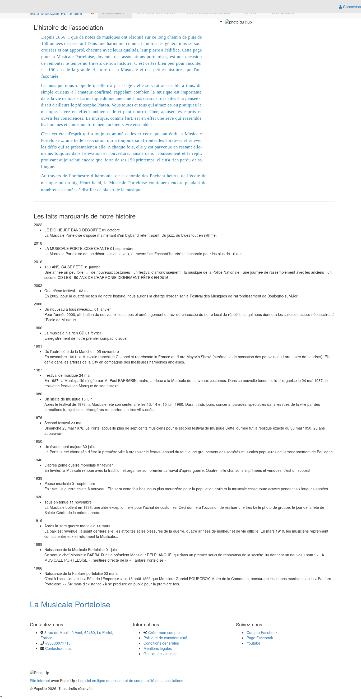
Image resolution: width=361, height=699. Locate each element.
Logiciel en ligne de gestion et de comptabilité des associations (130, 680)
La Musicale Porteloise (70, 604)
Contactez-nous (58, 648)
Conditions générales (161, 643)
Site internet (40, 680)
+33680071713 (58, 643)
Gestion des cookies (160, 653)
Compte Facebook (262, 632)
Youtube (253, 643)
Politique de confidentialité (165, 637)
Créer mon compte (164, 632)
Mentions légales (158, 648)
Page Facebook (260, 637)
